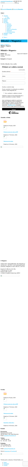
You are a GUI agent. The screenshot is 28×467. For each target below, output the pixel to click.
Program (6, 19)
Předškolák (9, 30)
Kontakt (5, 34)
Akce (8, 17)
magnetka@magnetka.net (7, 1)
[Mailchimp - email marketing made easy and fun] (13, 114)
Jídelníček (9, 26)
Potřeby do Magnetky (12, 29)
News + (5, 37)
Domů (5, 462)
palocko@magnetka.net (9, 448)
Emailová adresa (6, 71)
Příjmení (4, 80)
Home (2, 44)
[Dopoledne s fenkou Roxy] (5, 419)
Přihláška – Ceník (8, 33)
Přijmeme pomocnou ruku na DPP (11, 132)
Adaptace (9, 24)
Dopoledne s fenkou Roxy (9, 422)
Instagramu (7, 451)
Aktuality (6, 15)
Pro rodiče (6, 22)
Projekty (6, 21)
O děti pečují (7, 18)
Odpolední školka (11, 32)
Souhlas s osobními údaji (8, 87)
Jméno (3, 76)
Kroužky (9, 28)
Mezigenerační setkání (8, 141)
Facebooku (13, 451)
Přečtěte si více (11, 105)
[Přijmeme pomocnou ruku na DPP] (5, 129)
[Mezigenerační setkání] (5, 138)
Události (7, 44)
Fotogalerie (9, 25)
